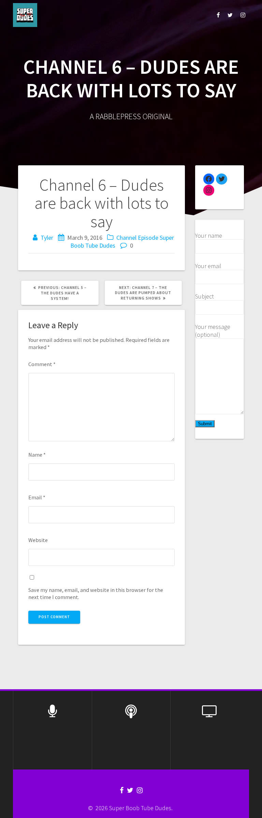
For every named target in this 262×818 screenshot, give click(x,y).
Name (37, 454)
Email (36, 497)
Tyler (47, 237)
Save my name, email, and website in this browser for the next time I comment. (95, 593)
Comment (42, 364)
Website (38, 540)
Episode (148, 237)
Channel (126, 237)
